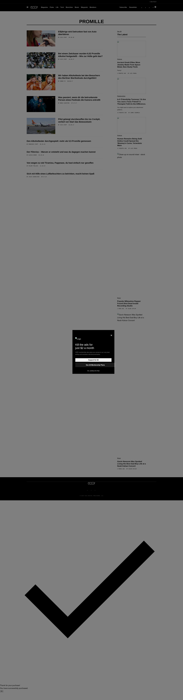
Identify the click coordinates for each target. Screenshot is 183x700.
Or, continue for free (93, 371)
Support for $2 (93, 360)
